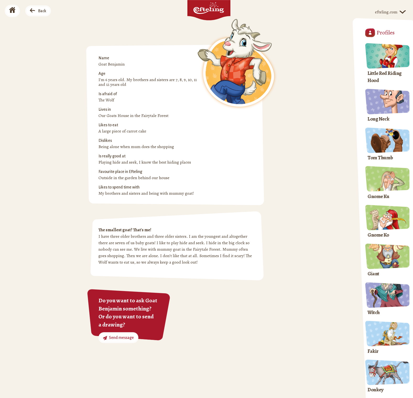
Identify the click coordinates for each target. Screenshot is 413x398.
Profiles (386, 32)
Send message (121, 338)
